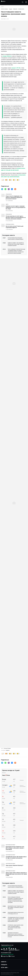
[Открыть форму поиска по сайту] (22, 2)
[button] (2, 189)
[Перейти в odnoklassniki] (15, 189)
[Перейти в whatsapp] (5, 189)
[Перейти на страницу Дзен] (12, 949)
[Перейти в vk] (12, 189)
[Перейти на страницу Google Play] (4, 957)
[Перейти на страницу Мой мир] (10, 949)
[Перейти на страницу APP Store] (12, 957)
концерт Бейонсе (6, 56)
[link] (9, 194)
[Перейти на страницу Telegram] (17, 949)
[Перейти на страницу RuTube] (15, 949)
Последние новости (8, 235)
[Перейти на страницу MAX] (5, 949)
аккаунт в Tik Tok (15, 68)
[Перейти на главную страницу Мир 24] (3, 2)
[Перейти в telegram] (2, 189)
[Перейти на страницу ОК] (7, 949)
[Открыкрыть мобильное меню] (26, 2)
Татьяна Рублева (7, 748)
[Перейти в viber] (9, 189)
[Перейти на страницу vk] (2, 949)
